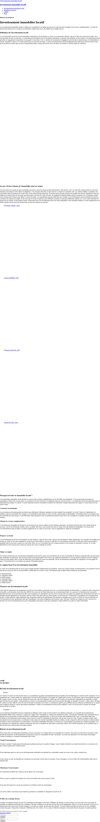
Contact (25, 811)
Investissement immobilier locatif (13, 5)
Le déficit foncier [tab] (5, 577)
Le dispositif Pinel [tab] (5, 574)
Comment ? (6, 709)
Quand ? (5, 692)
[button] (50, 692)
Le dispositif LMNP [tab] (6, 575)
